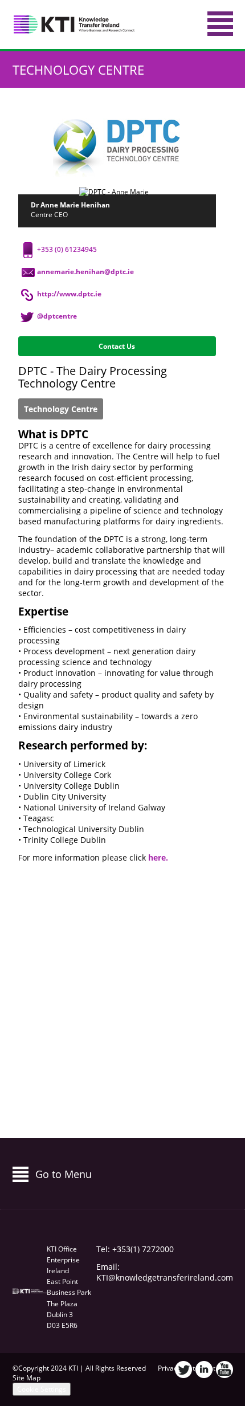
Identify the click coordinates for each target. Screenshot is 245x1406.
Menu (220, 23)
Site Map (26, 1378)
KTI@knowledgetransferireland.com (164, 1277)
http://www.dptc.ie (69, 294)
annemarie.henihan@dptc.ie (85, 271)
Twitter (183, 1369)
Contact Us (117, 346)
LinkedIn (204, 1369)
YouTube (224, 1369)
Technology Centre (78, 69)
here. (159, 857)
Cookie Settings (41, 1389)
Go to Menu (63, 1174)
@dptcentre (57, 316)
